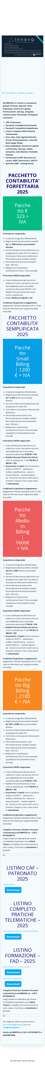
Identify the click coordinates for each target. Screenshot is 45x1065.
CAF (3, 93)
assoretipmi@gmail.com (13, 1024)
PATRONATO (11, 93)
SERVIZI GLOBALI (25, 93)
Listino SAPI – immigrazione (12, 978)
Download (13, 890)
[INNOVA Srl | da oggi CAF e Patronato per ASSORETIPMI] (22, 46)
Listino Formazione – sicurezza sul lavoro (17, 967)
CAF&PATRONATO (9, 884)
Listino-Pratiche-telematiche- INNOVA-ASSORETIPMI (20, 931)
